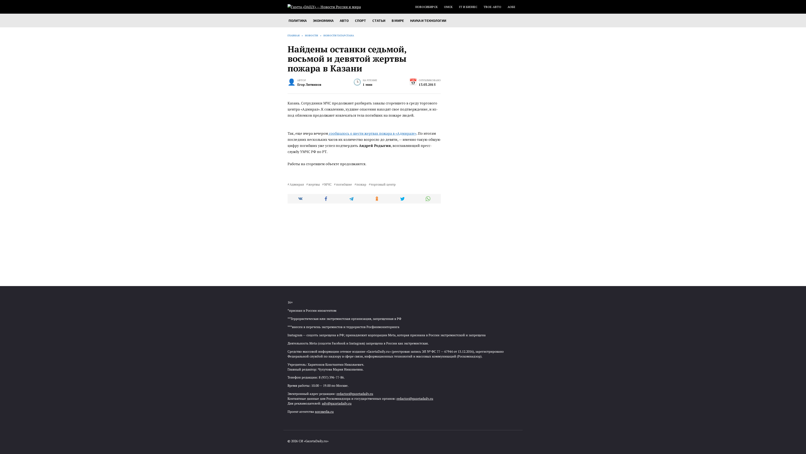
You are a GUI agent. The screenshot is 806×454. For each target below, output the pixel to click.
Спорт (360, 20)
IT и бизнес (468, 7)
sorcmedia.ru (324, 411)
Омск (448, 7)
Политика (298, 20)
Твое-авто (492, 7)
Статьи (378, 20)
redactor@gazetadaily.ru (354, 394)
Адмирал (297, 184)
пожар (361, 184)
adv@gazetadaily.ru (337, 403)
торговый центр (383, 184)
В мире (398, 20)
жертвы (314, 184)
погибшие (344, 184)
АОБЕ (511, 7)
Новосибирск (426, 7)
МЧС (328, 184)
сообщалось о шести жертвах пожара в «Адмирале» (372, 133)
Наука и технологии (428, 20)
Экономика (323, 20)
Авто (344, 20)
